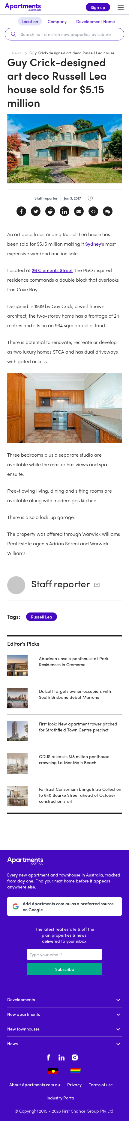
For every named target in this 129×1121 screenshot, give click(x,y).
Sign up (98, 7)
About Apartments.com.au (34, 1084)
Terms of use (101, 1084)
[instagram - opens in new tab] (74, 1057)
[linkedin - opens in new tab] (61, 1057)
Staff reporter (60, 583)
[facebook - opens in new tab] (48, 1057)
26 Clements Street (52, 270)
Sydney (93, 243)
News (16, 52)
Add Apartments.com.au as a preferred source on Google (68, 906)
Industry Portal (60, 1098)
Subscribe (64, 969)
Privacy (74, 1084)
